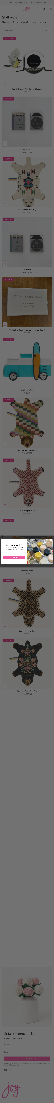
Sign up (14, 557)
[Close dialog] (51, 540)
